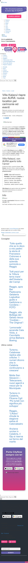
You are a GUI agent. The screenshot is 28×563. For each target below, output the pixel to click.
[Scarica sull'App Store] (8, 468)
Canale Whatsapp (13, 228)
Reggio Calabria (5, 232)
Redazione (8, 31)
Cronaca (5, 57)
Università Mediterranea (9, 61)
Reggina (5, 58)
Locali (12, 91)
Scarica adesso (14, 16)
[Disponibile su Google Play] (19, 468)
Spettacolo (5, 71)
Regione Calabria (7, 64)
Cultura (5, 70)
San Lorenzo (12, 232)
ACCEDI (13, 45)
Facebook (6, 533)
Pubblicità (7, 29)
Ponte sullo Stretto (7, 63)
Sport (4, 68)
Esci (26, 562)
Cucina (7, 21)
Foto (6, 26)
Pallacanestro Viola (8, 60)
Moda (6, 23)
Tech (6, 25)
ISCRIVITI (11, 552)
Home (3, 91)
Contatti (7, 32)
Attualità (5, 67)
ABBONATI (4, 45)
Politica (5, 55)
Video (6, 28)
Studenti (7, 20)
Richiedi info (20, 525)
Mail (2, 533)
